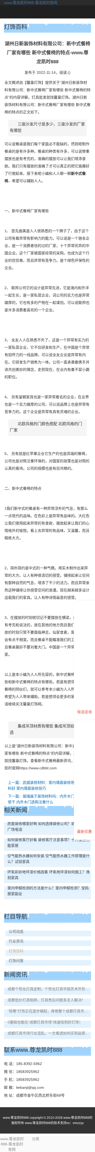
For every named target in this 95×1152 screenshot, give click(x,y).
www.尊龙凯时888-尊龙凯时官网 (30, 3)
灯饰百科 (16, 951)
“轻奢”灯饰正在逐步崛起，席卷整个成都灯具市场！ (50, 1011)
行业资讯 (16, 941)
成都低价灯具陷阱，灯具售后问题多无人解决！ (46, 1000)
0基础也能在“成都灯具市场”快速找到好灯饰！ (45, 1022)
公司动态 (16, 931)
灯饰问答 (16, 961)
